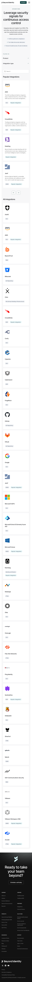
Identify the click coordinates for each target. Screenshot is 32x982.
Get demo (23, 2)
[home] (8, 2)
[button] (28, 2)
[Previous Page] (13, 193)
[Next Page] (18, 193)
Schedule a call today (16, 882)
